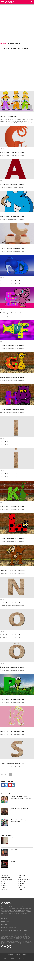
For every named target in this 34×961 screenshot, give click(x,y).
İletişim (24, 954)
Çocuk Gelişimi (21, 875)
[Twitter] (6, 785)
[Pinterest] (10, 785)
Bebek (19, 877)
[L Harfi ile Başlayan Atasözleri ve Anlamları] (17, 523)
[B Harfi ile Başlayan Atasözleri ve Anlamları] (17, 201)
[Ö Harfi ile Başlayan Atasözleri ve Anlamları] (17, 652)
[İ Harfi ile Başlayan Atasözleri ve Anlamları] (17, 458)
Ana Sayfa (10, 954)
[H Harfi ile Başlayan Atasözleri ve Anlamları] (17, 394)
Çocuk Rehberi (21, 894)
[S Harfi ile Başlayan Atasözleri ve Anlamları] (17, 748)
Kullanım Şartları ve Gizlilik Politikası (16, 940)
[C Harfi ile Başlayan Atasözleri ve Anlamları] (17, 136)
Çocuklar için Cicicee (23, 881)
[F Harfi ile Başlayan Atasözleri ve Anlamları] (17, 330)
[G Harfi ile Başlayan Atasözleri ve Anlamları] (17, 362)
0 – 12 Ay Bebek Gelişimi (6, 879)
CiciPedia (3, 883)
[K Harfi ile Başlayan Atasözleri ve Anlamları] (17, 491)
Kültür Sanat (4, 889)
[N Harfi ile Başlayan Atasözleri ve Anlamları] (17, 587)
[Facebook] (3, 785)
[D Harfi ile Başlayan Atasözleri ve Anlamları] (17, 265)
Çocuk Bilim (3, 885)
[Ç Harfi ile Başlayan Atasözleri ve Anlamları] (17, 233)
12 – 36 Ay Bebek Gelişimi (24, 879)
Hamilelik (3, 881)
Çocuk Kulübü (21, 883)
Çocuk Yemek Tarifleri (6, 877)
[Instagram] (13, 785)
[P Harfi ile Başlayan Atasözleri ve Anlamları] (17, 684)
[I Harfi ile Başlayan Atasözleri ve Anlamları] (17, 426)
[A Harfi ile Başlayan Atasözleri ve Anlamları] (17, 169)
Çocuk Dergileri (21, 889)
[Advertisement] (17, 23)
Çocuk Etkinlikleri (6, 835)
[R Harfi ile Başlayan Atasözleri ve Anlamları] (17, 716)
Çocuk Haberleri (6, 794)
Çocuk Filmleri (4, 892)
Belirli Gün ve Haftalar (23, 887)
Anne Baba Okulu (5, 875)
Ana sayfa (3, 44)
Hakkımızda (17, 954)
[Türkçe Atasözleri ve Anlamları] (17, 101)
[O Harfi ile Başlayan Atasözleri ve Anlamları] (17, 619)
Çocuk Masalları (4, 887)
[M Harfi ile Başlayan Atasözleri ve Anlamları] (17, 555)
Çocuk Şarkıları (21, 885)
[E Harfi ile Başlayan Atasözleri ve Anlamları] (17, 297)
